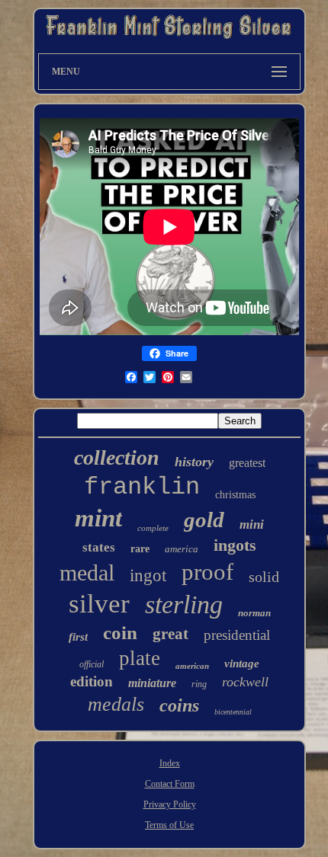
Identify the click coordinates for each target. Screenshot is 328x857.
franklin (142, 487)
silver (99, 604)
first (78, 637)
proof (207, 571)
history (194, 461)
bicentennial (233, 712)
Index (169, 763)
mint (98, 518)
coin (120, 632)
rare (140, 549)
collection (116, 457)
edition (91, 681)
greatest (247, 462)
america (181, 549)
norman (254, 613)
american (192, 665)
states (98, 547)
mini (252, 524)
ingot (148, 575)
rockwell (245, 681)
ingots (235, 545)
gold (204, 519)
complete (153, 527)
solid (264, 576)
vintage (241, 663)
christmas (235, 494)
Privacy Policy (169, 804)
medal (86, 572)
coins (179, 705)
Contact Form (170, 784)
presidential (237, 635)
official (91, 664)
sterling (184, 604)
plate (139, 658)
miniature (152, 682)
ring (199, 684)
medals (116, 704)
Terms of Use (169, 825)
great (170, 634)
